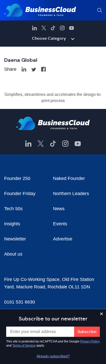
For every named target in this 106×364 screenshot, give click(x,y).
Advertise (62, 238)
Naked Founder (69, 178)
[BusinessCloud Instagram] (62, 28)
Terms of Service (24, 345)
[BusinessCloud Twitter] (43, 28)
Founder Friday (20, 193)
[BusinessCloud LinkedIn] (34, 28)
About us (13, 254)
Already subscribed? (53, 356)
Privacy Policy (90, 341)
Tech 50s (13, 208)
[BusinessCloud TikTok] (53, 28)
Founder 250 (17, 178)
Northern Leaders (71, 193)
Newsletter (15, 238)
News (59, 208)
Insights (12, 223)
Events (60, 223)
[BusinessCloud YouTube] (71, 28)
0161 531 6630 (19, 302)
